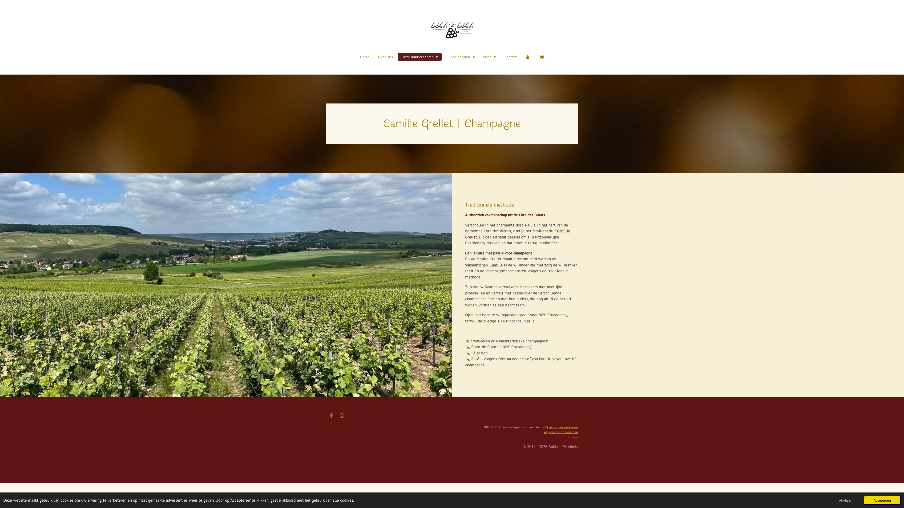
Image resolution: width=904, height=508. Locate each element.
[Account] (527, 57)
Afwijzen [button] (845, 500)
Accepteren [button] (882, 500)
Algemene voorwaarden (561, 432)
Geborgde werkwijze (563, 427)
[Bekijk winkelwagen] (541, 57)
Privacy (573, 437)
